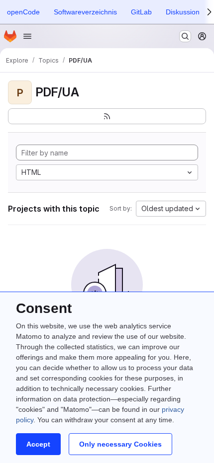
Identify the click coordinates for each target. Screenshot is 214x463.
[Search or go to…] (185, 36)
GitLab (141, 12)
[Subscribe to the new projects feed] (107, 116)
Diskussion (183, 12)
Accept (38, 444)
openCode (23, 12)
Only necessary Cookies (120, 444)
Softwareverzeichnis (85, 12)
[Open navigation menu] (27, 36)
